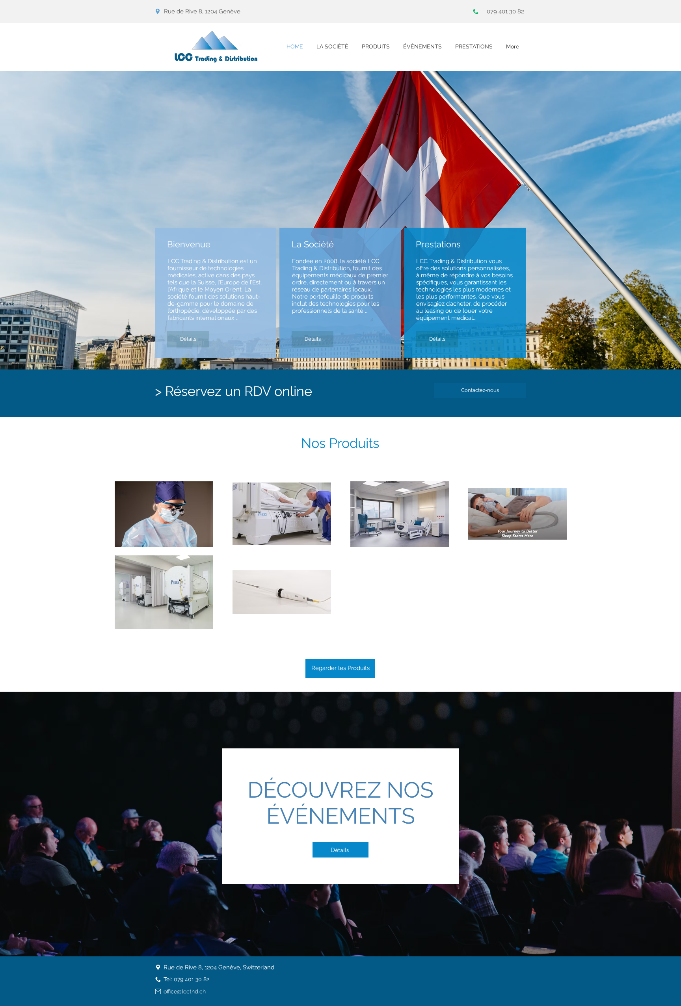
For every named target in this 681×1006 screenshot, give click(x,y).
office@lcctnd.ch (185, 991)
